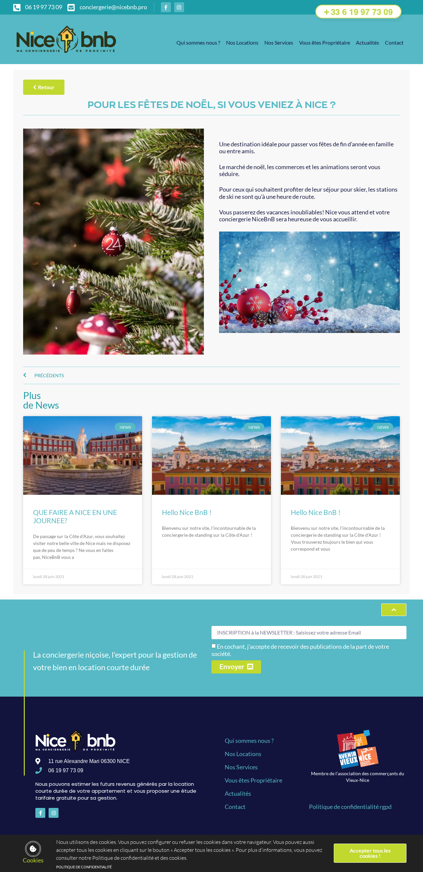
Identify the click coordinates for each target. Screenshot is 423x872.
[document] (211, 436)
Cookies (33, 860)
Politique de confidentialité (84, 867)
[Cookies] (33, 849)
